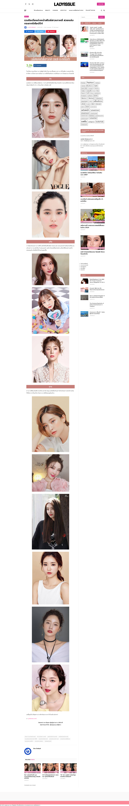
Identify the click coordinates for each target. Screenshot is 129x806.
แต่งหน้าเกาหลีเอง (39, 744)
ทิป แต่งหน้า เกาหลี (41, 739)
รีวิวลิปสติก (83, 96)
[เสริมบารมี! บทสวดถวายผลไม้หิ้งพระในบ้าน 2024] (93, 216)
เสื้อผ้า (93, 104)
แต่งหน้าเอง (91, 116)
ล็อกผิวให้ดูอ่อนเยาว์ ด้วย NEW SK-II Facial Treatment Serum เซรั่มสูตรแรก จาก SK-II (97, 281)
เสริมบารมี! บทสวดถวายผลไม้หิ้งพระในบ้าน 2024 (92, 226)
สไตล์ (91, 101)
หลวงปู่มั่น (83, 268)
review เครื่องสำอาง (86, 86)
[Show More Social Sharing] (58, 31)
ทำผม (98, 91)
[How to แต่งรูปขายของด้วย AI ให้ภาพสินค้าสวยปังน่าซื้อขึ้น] (84, 297)
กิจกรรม (94, 23)
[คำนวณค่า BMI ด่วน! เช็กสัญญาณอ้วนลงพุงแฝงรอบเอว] (84, 290)
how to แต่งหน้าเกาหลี (30, 739)
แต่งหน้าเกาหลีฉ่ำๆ (29, 744)
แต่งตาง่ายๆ (93, 107)
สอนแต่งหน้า (84, 101)
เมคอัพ (88, 104)
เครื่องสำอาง (98, 101)
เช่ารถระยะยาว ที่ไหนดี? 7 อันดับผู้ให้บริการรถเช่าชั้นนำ (97, 312)
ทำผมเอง (83, 93)
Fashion (55, 10)
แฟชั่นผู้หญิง (91, 122)
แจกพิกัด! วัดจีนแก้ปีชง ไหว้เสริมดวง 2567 (91, 174)
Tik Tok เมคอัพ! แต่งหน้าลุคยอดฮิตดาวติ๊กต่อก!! (68, 778)
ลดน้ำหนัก (90, 96)
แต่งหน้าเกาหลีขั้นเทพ (65, 741)
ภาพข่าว (100, 23)
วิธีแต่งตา (84, 98)
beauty (83, 83)
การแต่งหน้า (91, 88)
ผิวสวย (92, 93)
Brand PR (87, 23)
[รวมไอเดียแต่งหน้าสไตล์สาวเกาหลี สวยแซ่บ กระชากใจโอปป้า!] (50, 48)
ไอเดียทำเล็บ (99, 122)
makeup (98, 83)
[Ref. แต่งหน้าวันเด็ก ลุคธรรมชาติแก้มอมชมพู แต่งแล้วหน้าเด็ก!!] (32, 771)
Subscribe (100, 4)
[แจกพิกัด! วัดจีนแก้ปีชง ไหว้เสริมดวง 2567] (93, 163)
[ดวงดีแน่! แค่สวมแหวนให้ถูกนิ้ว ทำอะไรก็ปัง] (93, 190)
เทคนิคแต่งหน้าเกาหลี (63, 739)
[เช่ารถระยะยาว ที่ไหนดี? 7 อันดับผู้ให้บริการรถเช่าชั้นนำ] (84, 313)
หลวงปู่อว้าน (83, 267)
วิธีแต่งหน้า (91, 98)
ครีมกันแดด (97, 88)
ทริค (94, 91)
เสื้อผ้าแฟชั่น (98, 104)
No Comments (48, 27)
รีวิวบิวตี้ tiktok (90, 10)
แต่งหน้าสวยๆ (85, 113)
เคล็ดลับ (83, 104)
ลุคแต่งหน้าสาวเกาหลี (52, 739)
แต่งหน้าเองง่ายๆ (99, 115)
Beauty (47, 10)
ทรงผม (83, 91)
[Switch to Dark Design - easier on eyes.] (101, 10)
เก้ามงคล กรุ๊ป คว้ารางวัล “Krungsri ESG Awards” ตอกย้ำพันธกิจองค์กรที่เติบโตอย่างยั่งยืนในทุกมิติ (96, 55)
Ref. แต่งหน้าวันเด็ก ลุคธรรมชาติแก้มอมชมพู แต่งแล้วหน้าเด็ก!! (32, 779)
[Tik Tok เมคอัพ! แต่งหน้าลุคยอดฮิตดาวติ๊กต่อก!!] (68, 771)
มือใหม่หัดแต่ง (97, 93)
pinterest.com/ (32, 718)
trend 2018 (84, 88)
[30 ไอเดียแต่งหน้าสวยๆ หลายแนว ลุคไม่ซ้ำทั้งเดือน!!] (50, 771)
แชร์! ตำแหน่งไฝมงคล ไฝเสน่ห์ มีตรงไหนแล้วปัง (93, 253)
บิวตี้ (88, 93)
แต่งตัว (82, 107)
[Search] (104, 10)
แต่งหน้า (85, 110)
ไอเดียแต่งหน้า (48, 744)
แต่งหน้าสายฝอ (94, 113)
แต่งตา (87, 107)
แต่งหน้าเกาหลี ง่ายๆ (54, 741)
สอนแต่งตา (99, 98)
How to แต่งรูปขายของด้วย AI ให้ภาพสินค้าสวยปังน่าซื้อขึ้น (97, 296)
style (95, 86)
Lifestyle (63, 10)
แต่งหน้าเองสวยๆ (84, 118)
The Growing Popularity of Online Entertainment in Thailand (97, 305)
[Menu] (25, 10)
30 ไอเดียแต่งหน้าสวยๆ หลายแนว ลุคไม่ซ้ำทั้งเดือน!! (50, 778)
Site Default (32, 27)
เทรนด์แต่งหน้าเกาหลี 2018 (31, 741)
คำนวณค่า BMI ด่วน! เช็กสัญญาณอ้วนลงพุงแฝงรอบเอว (97, 289)
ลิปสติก (96, 96)
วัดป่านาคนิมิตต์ (84, 263)
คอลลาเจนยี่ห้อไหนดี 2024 (76, 10)
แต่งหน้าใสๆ (93, 118)
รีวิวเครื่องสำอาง (38, 10)
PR (82, 23)
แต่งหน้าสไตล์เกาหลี (43, 741)
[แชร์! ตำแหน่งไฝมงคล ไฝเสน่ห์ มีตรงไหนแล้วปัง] (93, 242)
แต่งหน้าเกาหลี (84, 115)
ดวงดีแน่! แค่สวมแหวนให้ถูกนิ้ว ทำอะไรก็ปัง (92, 200)
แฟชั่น (84, 121)
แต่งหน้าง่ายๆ (95, 110)
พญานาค (83, 270)
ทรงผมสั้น (89, 91)
